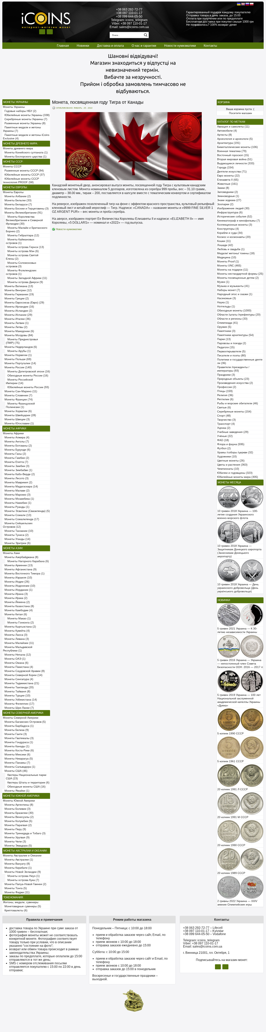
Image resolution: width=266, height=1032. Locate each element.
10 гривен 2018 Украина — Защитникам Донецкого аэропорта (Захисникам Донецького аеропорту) (239, 551)
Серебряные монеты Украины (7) (25, 119)
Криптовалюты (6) (15, 910)
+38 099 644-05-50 (129, 16)
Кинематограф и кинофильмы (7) (238, 220)
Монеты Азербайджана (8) (20, 557)
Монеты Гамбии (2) (16, 457)
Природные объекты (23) (233, 378)
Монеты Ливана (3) (16, 638)
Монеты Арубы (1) (18, 351)
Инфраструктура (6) (230, 212)
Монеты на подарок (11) (232, 269)
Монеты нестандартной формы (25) (240, 273)
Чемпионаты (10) (228, 468)
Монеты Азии (11, 553)
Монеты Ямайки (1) (16, 790)
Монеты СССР (12, 166)
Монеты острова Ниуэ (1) (23, 876)
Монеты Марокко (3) (17, 494)
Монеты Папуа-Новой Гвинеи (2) (24, 884)
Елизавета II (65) (228, 179)
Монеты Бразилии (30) (18, 812)
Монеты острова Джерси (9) (24, 282)
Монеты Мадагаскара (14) (20, 486)
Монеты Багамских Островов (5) (24, 721)
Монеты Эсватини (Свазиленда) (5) (26, 511)
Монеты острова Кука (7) (22, 880)
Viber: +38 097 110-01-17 (129, 23)
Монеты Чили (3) (14, 841)
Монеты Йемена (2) (16, 602)
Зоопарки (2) (225, 204)
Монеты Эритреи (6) (17, 543)
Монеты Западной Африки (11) (26, 278)
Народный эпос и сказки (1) (234, 294)
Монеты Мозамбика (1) (18, 498)
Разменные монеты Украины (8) (24, 123)
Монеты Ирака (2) (15, 598)
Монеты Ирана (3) (15, 593)
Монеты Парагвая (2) (17, 825)
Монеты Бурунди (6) (16, 449)
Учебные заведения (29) (232, 432)
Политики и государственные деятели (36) (239, 361)
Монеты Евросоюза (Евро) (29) (23, 302)
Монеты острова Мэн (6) (22, 251)
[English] (243, 4)
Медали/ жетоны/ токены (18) (236, 253)
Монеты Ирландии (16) (18, 306)
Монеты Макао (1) (18, 618)
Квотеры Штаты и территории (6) (27, 782)
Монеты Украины (14, 106)
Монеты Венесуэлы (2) (18, 817)
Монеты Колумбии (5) (17, 821)
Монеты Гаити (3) (15, 734)
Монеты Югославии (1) (18, 423)
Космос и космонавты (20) (234, 237)
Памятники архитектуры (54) (235, 335)
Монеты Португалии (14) (19, 363)
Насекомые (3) (226, 298)
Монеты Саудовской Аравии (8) (24, 671)
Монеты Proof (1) (228, 261)
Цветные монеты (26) (231, 460)
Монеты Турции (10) (16, 695)
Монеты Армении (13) (18, 565)
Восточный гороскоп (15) (233, 155)
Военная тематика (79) (232, 151)
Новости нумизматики (180, 45)
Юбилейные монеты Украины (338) (26, 115)
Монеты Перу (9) (14, 829)
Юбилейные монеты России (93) (27, 387)
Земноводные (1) (228, 196)
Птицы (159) (225, 391)
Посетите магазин (240, 113)
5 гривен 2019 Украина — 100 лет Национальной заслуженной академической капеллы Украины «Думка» (239, 700)
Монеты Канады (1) (16, 746)
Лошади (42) (225, 245)
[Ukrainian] (239, 4)
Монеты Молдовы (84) (18, 335)
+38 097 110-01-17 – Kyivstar (203, 931)
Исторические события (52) (234, 216)
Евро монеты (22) (228, 175)
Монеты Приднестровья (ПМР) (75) (22, 341)
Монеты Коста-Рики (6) (18, 750)
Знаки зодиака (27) (229, 200)
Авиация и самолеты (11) (233, 126)
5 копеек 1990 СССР (230, 733)
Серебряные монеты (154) (234, 411)
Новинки (83, 45)
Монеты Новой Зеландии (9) (22, 871)
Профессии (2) (226, 387)
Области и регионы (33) (232, 318)
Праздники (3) (226, 374)
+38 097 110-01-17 (129, 13)
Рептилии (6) (225, 399)
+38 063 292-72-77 (129, 9)
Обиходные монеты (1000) (234, 310)
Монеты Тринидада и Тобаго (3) (24, 833)
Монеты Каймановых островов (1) (20, 241)
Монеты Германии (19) (18, 294)
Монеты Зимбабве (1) (17, 470)
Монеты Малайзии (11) (18, 643)
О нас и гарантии (144, 45)
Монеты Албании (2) (17, 196)
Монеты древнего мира (18, 148)
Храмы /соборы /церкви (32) (235, 452)
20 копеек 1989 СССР (231, 873)
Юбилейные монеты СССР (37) (24, 174)
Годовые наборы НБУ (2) (19, 111)
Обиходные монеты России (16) (27, 375)
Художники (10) (227, 456)
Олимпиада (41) (227, 322)
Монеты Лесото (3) (16, 478)
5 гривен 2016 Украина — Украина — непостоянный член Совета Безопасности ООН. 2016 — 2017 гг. (240, 664)
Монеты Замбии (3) (16, 466)
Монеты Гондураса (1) (18, 742)
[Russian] (247, 4)
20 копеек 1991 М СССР (232, 817)
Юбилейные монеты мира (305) (237, 477)
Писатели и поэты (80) (231, 355)
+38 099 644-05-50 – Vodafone (204, 934)
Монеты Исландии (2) (17, 310)
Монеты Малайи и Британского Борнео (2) (26, 229)
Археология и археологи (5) (235, 138)
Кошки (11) (224, 241)
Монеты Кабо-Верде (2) (19, 474)
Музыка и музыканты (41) (233, 286)
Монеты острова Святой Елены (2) (22, 257)
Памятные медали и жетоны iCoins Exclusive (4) (26, 137)
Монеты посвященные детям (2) (238, 277)
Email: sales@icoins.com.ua (129, 27)
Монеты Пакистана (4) (18, 666)
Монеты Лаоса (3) (15, 634)
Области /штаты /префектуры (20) (239, 314)
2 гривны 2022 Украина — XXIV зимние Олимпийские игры (237, 903)
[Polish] (252, 4)
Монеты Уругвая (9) (16, 837)
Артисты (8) (224, 134)
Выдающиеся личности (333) (235, 163)
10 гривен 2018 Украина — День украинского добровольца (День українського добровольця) (238, 588)
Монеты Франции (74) (18, 399)
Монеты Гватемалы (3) (18, 738)
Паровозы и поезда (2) (231, 343)
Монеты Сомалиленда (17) (21, 519)
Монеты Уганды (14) (16, 539)
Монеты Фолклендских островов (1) (21, 272)
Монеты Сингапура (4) (18, 679)
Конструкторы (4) (228, 228)
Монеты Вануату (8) (16, 863)
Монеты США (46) (15, 770)
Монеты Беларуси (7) (17, 204)
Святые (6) (224, 407)
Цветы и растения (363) (232, 464)
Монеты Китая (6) (15, 614)
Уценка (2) (223, 427)
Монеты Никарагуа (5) (18, 758)
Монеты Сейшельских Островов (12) (18, 525)
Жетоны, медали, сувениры (20, 902)
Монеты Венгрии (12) (17, 290)
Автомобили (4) (227, 130)
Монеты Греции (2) (16, 298)
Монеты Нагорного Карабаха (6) (27, 561)
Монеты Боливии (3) (17, 808)
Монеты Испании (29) (17, 314)
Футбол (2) (224, 448)
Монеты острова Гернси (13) (25, 247)
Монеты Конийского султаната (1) (25, 152)
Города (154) (225, 167)
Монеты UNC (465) (229, 265)
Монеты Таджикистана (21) (21, 683)
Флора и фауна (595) (230, 444)
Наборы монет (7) (228, 290)
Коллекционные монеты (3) (234, 224)
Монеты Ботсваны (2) (17, 445)
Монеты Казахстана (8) (18, 606)
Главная (63, 45)
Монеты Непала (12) (17, 654)
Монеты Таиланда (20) (18, 687)
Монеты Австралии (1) (18, 859)
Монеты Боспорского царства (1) (25, 156)
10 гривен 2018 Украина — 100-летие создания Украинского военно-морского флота (237, 515)
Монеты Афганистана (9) (20, 569)
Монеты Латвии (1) (16, 323)
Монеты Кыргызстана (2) (19, 626)
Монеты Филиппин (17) (18, 703)
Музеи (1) (223, 281)
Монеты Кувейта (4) (16, 630)
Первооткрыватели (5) (231, 351)
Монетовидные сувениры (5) (22, 906)
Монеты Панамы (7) (16, 762)
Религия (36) (225, 395)
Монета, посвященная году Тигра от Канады (98, 102)
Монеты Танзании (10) (18, 530)
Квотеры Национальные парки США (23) (26, 777)
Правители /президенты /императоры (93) (233, 369)
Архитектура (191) (228, 143)
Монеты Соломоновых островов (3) (21, 264)
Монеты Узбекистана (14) (20, 699)
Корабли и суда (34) (230, 232)
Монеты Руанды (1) (16, 506)
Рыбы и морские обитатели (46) (237, 403)
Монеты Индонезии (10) (19, 585)
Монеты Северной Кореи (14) (22, 675)
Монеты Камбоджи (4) (18, 610)
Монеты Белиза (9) (16, 730)
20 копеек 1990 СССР (231, 845)
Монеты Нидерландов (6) (20, 346)
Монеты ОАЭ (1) (14, 658)
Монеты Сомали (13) (17, 515)
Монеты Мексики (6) (16, 754)
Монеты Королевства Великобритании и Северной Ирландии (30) (24, 220)
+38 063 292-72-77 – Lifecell (203, 927)
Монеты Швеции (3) (16, 419)
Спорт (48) (224, 415)
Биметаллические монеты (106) (237, 147)
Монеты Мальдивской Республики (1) (17, 649)
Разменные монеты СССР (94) (23, 170)
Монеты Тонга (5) (15, 888)
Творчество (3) (226, 419)
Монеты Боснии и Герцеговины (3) (26, 208)
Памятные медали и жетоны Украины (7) (22, 129)
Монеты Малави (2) (16, 490)
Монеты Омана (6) (15, 662)
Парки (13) (224, 339)
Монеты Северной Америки (20, 717)
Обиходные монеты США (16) (26, 786)
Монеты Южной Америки (19, 800)
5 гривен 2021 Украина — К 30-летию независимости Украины (237, 630)
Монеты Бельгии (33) (17, 200)
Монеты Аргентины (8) (18, 804)
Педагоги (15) (226, 347)
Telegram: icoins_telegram (129, 20)
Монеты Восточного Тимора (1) (24, 573)
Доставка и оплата (110, 45)
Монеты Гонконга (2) (20, 622)
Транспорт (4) (226, 423)
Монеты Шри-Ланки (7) (18, 707)
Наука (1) (223, 302)
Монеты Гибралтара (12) (22, 235)
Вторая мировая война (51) (234, 159)
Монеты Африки (13, 433)
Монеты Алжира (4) (16, 437)
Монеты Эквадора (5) (17, 845)
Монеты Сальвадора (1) (19, 766)
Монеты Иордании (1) (18, 589)
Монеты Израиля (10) (17, 577)
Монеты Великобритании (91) (22, 212)
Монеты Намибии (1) (17, 502)
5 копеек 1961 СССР (230, 761)
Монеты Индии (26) (16, 581)
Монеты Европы (13, 192)
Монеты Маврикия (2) (17, 482)
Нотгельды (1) (226, 306)
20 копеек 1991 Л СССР (232, 789)
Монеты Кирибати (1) (17, 867)
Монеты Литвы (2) (15, 327)
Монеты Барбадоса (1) (18, 725)
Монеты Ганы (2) (14, 453)
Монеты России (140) (17, 367)
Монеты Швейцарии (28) (19, 415)
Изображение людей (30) (233, 208)
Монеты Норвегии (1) (17, 355)
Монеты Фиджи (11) (16, 892)
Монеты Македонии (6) (18, 331)
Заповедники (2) (227, 192)
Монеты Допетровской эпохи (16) (28, 371)
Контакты (210, 45)
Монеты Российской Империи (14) (19, 381)
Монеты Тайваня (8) (16, 691)
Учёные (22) (225, 436)
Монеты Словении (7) (17, 395)
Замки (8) (223, 187)
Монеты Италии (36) (17, 318)
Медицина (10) (226, 257)
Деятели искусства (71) (232, 171)
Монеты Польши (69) (17, 359)
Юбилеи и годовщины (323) (235, 472)
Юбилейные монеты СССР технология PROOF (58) (21, 180)
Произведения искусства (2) (235, 383)
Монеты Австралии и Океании (22, 855)
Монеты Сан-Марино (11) (20, 391)
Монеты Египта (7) (15, 462)
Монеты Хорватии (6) (17, 411)
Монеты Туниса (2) (16, 535)
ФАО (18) (223, 440)
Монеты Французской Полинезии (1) (20, 405)
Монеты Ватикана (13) (18, 286)
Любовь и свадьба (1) (231, 249)
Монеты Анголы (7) (16, 441)
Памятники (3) (226, 331)
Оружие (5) (224, 326)
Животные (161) (227, 183)
